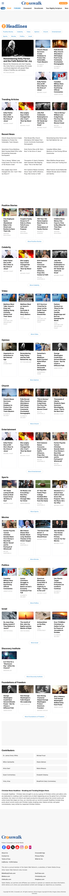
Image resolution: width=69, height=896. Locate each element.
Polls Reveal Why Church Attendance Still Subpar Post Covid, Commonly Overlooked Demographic (33, 141)
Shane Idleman (41, 762)
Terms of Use (6, 859)
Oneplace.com (39, 879)
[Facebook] (4, 847)
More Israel (34, 643)
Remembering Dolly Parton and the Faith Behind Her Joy (56, 139)
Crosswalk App (40, 853)
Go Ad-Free (63, 3)
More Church (34, 424)
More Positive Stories (34, 241)
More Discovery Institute (34, 676)
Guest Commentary (9, 775)
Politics (22, 36)
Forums (17, 8)
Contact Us (5, 856)
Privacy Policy (39, 856)
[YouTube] (17, 847)
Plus (9, 8)
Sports (5, 36)
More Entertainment (34, 471)
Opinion (36, 32)
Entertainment (56, 32)
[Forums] (26, 847)
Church (45, 32)
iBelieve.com (6, 876)
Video (28, 32)
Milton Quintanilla (8, 762)
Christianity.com (40, 876)
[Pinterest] (8, 847)
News (67, 8)
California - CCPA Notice (10, 862)
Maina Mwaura (41, 768)
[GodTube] (31, 847)
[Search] (3, 8)
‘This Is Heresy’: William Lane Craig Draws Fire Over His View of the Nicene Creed (12, 162)
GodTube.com (39, 873)
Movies (13, 36)
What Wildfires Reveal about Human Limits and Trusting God (57, 161)
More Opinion (34, 380)
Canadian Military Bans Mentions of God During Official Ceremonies (57, 151)
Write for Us (39, 859)
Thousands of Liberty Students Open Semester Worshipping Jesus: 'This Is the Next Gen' (34, 162)
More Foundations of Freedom (34, 716)
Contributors (8, 750)
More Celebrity (34, 285)
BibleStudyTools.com (8, 873)
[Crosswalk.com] (32, 3)
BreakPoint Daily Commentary (46, 781)
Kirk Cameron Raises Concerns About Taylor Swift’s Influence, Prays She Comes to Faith (34, 172)
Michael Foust (41, 755)
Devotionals (38, 8)
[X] (13, 847)
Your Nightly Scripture (54, 8)
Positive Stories (8, 32)
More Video (34, 334)
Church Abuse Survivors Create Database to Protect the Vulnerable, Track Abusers (12, 140)
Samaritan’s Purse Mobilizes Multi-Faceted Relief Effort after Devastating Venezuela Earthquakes (12, 152)
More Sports (35, 511)
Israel (30, 36)
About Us (5, 853)
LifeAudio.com (6, 879)
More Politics (34, 603)
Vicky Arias (6, 781)
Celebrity (20, 32)
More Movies (34, 559)
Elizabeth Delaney (42, 775)
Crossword (27, 8)
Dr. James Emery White (10, 755)
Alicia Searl (6, 768)
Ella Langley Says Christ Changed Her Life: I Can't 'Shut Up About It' (11, 172)
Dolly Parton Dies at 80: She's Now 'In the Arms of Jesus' (33, 150)
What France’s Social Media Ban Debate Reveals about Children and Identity (57, 172)
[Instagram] (22, 847)
